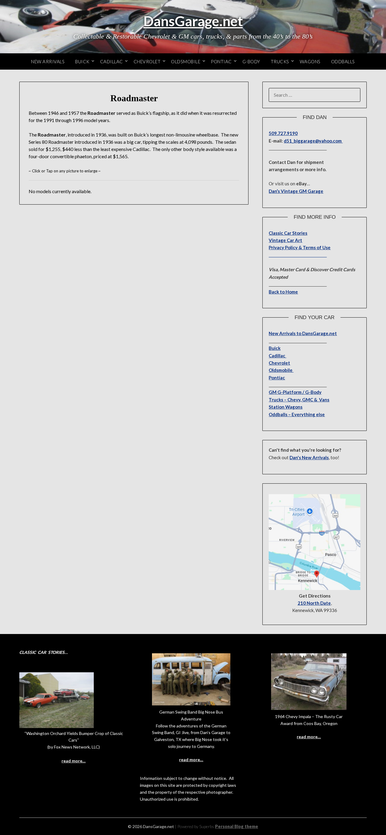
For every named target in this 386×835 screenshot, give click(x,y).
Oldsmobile (185, 61)
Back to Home (283, 291)
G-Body (251, 61)
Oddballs (343, 61)
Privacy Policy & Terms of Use (300, 247)
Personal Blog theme (236, 826)
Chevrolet (147, 61)
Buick (82, 61)
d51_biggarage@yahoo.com (313, 140)
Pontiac (221, 61)
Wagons (310, 61)
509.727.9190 (283, 133)
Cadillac (111, 61)
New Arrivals (48, 61)
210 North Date (314, 603)
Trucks (280, 61)
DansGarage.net (193, 21)
